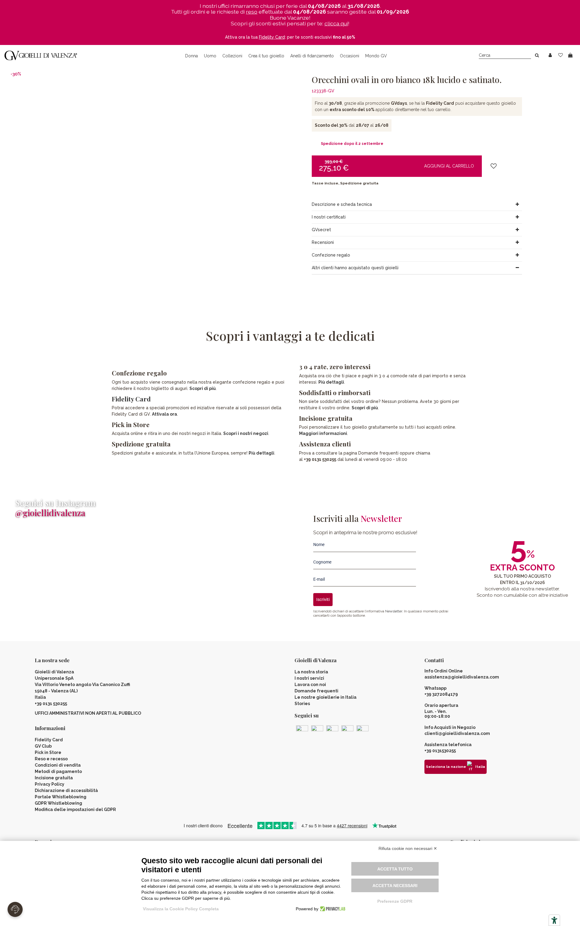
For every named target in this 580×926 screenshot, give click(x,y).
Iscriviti (323, 599)
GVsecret (321, 229)
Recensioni (323, 242)
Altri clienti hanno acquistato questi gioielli (355, 267)
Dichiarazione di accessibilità (66, 790)
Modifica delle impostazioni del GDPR (75, 809)
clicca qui (336, 23)
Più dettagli (261, 453)
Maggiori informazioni (323, 433)
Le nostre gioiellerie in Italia (325, 697)
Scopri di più (202, 388)
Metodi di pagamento (58, 771)
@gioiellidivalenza (50, 512)
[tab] (417, 204)
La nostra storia (311, 671)
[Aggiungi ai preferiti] (493, 166)
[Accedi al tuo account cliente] (550, 55)
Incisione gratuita (54, 777)
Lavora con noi (310, 684)
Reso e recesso (51, 758)
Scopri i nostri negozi (245, 433)
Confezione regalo (331, 255)
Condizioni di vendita (58, 765)
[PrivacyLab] (331, 909)
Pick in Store (48, 752)
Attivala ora (164, 414)
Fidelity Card (131, 398)
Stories (302, 703)
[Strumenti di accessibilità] (554, 920)
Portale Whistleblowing (60, 796)
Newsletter (393, 611)
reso (251, 11)
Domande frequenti (316, 690)
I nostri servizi (309, 678)
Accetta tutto (395, 869)
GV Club (43, 746)
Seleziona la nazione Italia (455, 767)
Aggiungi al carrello (449, 166)
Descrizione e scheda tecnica (342, 204)
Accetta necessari (394, 885)
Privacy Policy (49, 784)
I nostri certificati (329, 217)
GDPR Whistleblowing (58, 803)
